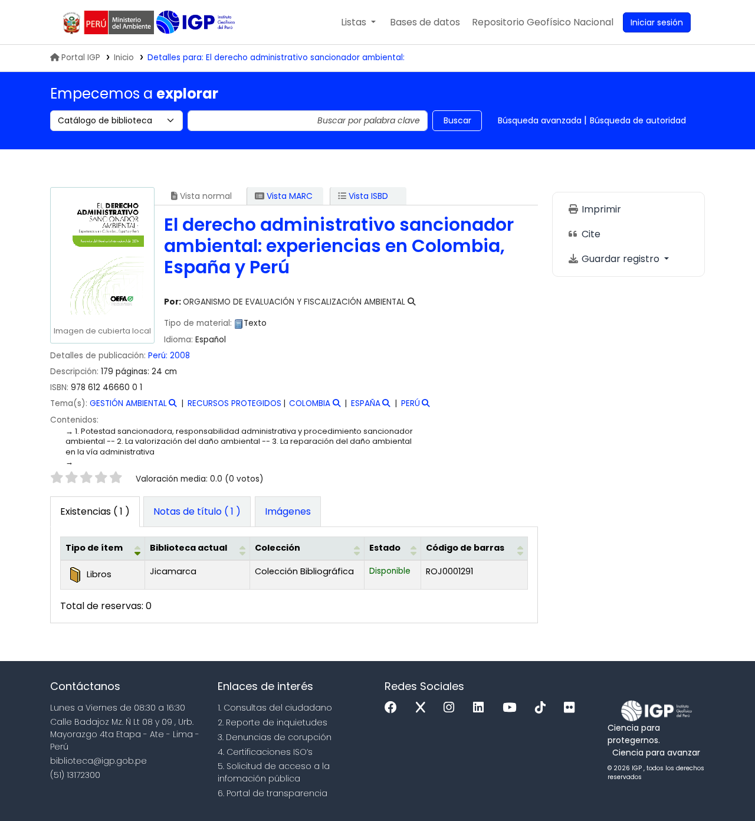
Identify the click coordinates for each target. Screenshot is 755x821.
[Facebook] (394, 708)
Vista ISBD (367, 196)
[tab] (197, 511)
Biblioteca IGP (196, 22)
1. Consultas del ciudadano (275, 708)
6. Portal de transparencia (272, 793)
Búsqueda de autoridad (638, 120)
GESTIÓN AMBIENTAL (128, 403)
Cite (589, 234)
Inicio (124, 57)
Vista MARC (288, 196)
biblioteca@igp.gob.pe (98, 761)
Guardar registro (620, 259)
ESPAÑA (365, 403)
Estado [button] (385, 548)
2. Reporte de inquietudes (272, 722)
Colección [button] (277, 548)
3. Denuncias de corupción (274, 737)
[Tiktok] (543, 708)
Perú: (158, 355)
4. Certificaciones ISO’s (265, 752)
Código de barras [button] (465, 548)
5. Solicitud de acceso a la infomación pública (274, 772)
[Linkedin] (481, 708)
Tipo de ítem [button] (94, 548)
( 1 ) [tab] (95, 511)
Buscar (457, 120)
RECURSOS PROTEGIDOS (234, 403)
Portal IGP (80, 57)
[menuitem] (542, 22)
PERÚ (410, 403)
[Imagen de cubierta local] (102, 257)
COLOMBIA (309, 403)
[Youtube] (512, 708)
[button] (358, 22)
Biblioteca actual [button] (188, 548)
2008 (180, 355)
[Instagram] (452, 708)
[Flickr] (572, 708)
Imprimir (600, 209)
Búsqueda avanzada (540, 120)
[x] (423, 708)
